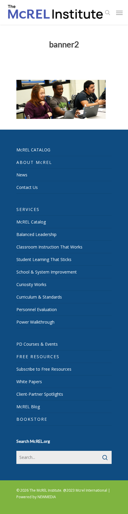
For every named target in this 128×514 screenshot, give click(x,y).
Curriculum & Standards (39, 297)
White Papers (29, 381)
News (21, 175)
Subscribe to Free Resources (43, 369)
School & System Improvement (46, 272)
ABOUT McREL (34, 162)
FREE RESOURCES (38, 356)
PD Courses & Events (37, 344)
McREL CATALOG (33, 150)
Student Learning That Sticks (43, 259)
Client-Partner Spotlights (39, 394)
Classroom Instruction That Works (49, 247)
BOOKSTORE (31, 419)
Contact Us (27, 187)
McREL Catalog (31, 222)
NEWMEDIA (47, 496)
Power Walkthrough (35, 322)
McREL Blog (28, 406)
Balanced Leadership (36, 234)
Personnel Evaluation (36, 309)
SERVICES (28, 209)
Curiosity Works (31, 284)
